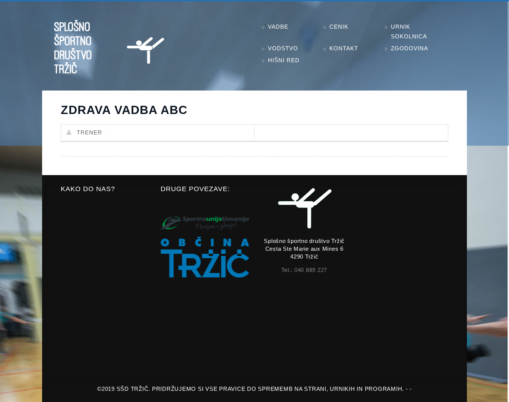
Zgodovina (409, 48)
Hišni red (284, 60)
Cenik (338, 26)
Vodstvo (283, 48)
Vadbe (278, 26)
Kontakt (343, 48)
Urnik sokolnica (409, 31)
